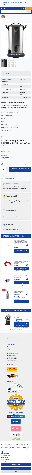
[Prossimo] (25, 40)
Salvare (16, 471)
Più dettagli (6, 73)
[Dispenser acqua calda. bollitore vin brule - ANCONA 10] (5, 63)
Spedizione (11, 178)
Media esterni (7, 455)
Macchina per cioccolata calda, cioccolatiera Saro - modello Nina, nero (21, 316)
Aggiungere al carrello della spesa (19, 169)
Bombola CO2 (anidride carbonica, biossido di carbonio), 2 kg (19, 291)
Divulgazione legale (12, 358)
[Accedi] (2, 8)
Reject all (16, 468)
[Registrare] (4, 8)
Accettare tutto (16, 464)
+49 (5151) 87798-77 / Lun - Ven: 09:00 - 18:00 (15, 3)
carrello (8, 349)
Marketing (6, 453)
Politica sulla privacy (12, 357)
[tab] (16, 73)
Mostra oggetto (21, 268)
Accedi (8, 346)
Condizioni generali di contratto (14, 360)
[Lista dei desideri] (23, 8)
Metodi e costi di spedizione (14, 340)
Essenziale (7, 451)
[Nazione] (21, 8)
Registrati (9, 347)
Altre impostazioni (6, 461)
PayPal (6, 457)
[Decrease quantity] (7, 170)
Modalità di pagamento (12, 337)
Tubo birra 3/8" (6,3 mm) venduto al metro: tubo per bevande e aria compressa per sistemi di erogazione (21, 242)
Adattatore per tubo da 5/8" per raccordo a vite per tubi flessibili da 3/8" (21, 276)
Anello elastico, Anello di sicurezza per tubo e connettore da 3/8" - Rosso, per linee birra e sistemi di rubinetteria (21, 261)
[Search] (28, 11)
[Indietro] (6, 40)
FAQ (8, 338)
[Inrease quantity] (7, 168)
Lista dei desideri (7, 174)
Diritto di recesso (11, 355)
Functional (7, 459)
